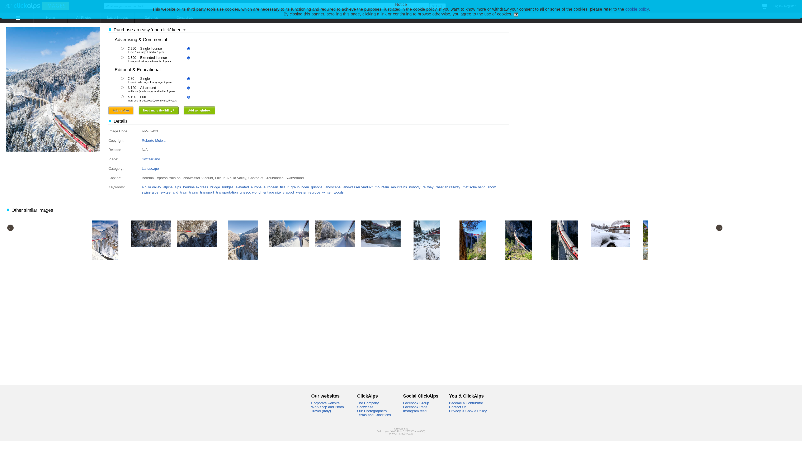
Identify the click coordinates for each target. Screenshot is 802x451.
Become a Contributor (466, 403)
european (271, 187)
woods (339, 192)
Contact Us (458, 407)
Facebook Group (416, 403)
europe (256, 187)
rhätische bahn (473, 187)
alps (178, 187)
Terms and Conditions (374, 415)
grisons (316, 187)
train (183, 192)
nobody (414, 187)
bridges (227, 187)
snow (491, 187)
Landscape (150, 168)
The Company (368, 403)
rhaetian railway (448, 187)
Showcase (365, 407)
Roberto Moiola (153, 140)
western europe (308, 192)
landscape (332, 187)
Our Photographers (372, 411)
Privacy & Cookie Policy (468, 411)
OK (516, 14)
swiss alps (150, 192)
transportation (227, 192)
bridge (215, 187)
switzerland (169, 192)
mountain (382, 187)
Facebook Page (415, 407)
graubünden (300, 187)
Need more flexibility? (158, 110)
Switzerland (151, 159)
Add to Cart (121, 110)
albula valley (151, 187)
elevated (242, 187)
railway (428, 187)
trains (193, 192)
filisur (284, 187)
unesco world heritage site (260, 192)
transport (207, 192)
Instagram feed (414, 411)
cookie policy (637, 9)
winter (327, 192)
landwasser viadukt (358, 187)
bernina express (195, 187)
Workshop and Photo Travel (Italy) (327, 409)
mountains (399, 187)
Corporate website (325, 403)
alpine (168, 187)
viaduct (288, 192)
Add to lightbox (199, 110)
